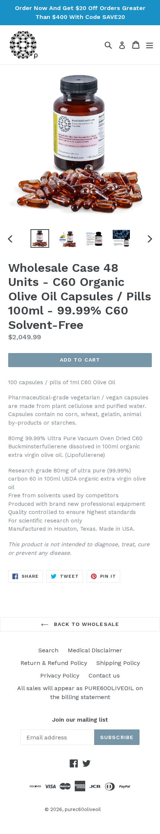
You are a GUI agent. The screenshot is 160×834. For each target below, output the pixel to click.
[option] (39, 238)
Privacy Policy (59, 675)
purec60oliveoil (83, 809)
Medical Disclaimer (95, 650)
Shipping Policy (118, 662)
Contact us (104, 675)
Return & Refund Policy (53, 662)
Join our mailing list (80, 719)
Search (48, 650)
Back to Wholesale (85, 624)
